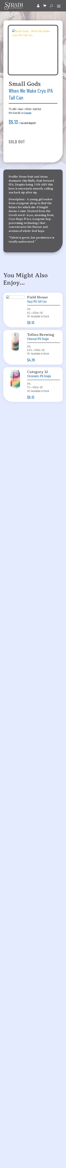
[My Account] (38, 6)
